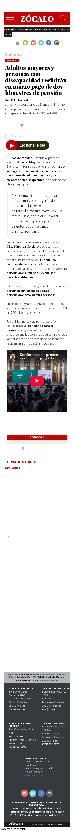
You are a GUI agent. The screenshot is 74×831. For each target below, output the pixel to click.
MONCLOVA (21, 29)
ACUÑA (53, 29)
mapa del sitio (56, 824)
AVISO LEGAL (37, 805)
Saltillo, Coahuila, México (51, 677)
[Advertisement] (36, 606)
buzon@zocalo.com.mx (27, 680)
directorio (38, 824)
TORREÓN (63, 29)
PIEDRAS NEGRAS (38, 29)
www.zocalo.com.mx (18, 674)
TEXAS (8, 34)
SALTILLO (9, 29)
